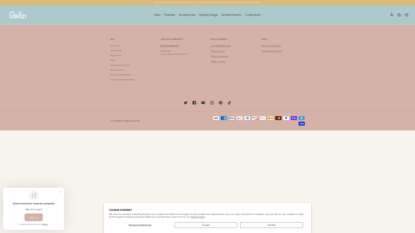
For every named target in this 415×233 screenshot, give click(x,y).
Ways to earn (218, 51)
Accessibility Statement (122, 79)
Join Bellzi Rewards (221, 45)
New (157, 15)
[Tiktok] (229, 102)
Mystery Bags (208, 15)
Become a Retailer (271, 45)
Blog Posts (115, 55)
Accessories (187, 15)
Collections (252, 15)
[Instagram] (211, 102)
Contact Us (116, 50)
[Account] (391, 15)
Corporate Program (271, 51)
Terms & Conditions (120, 74)
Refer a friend (218, 61)
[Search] (399, 15)
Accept (206, 225)
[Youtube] (203, 102)
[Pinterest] (220, 102)
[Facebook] (194, 102)
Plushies (169, 15)
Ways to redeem (220, 56)
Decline (272, 225)
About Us (115, 45)
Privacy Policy (198, 216)
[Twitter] (185, 102)
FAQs (112, 60)
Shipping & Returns (120, 65)
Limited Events (231, 15)
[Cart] (406, 15)
